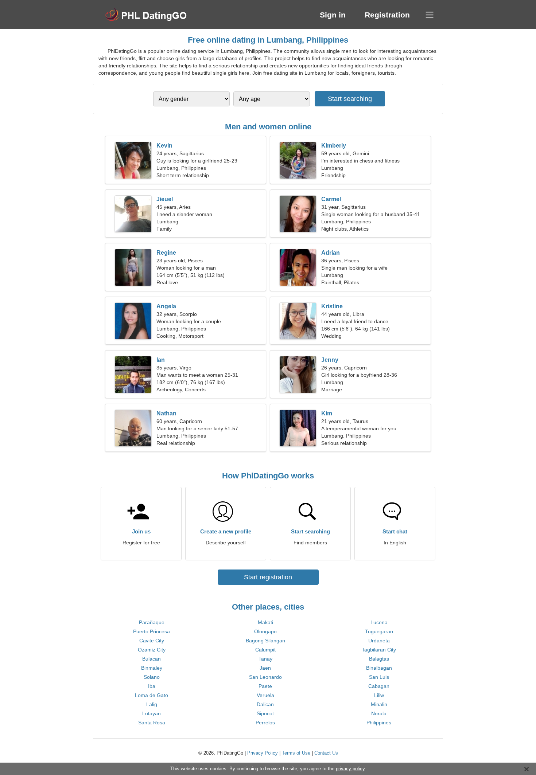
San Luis (379, 677)
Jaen (265, 668)
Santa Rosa (151, 722)
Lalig (151, 704)
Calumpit (265, 650)
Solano (152, 677)
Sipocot (265, 713)
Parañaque (151, 622)
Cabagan (378, 686)
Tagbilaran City (379, 650)
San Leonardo (265, 677)
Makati (265, 622)
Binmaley (151, 668)
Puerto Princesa (151, 631)
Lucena (379, 622)
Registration (387, 15)
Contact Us (326, 753)
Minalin (379, 704)
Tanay (265, 659)
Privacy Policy (262, 753)
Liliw (379, 695)
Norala (379, 713)
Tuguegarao (379, 631)
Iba (151, 686)
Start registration (268, 577)
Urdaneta (379, 640)
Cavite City (151, 640)
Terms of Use (296, 753)
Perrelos (265, 722)
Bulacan (151, 659)
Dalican (265, 704)
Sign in (333, 15)
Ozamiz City (152, 650)
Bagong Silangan (265, 640)
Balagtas (379, 659)
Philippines (378, 722)
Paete (265, 686)
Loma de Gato (151, 695)
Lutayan (151, 713)
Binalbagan (379, 668)
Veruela (265, 695)
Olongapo (265, 631)
